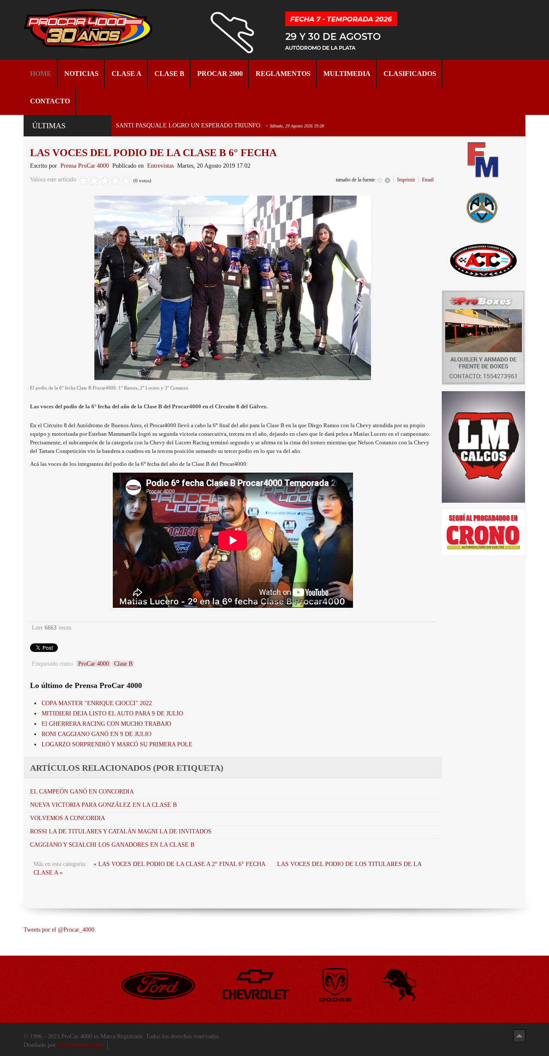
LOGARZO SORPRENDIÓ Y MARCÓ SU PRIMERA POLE (117, 744)
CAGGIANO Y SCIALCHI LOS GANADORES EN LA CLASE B (112, 845)
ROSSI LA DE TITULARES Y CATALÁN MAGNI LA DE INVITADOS (120, 831)
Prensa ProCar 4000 (84, 166)
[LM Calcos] (483, 446)
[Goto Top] (519, 1035)
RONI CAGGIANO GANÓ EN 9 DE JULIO (96, 734)
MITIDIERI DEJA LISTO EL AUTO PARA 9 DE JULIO (112, 713)
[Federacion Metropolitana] (483, 159)
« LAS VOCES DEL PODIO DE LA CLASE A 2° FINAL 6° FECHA (180, 864)
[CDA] (483, 259)
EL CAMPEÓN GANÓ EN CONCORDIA (82, 791)
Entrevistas (160, 166)
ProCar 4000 (93, 664)
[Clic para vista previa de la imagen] (232, 287)
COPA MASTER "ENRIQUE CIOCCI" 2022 (97, 703)
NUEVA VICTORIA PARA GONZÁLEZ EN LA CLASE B (103, 805)
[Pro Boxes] (483, 337)
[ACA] (483, 206)
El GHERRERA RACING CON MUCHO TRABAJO (106, 724)
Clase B (123, 664)
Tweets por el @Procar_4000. (60, 929)
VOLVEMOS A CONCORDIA (67, 818)
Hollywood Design (80, 1045)
